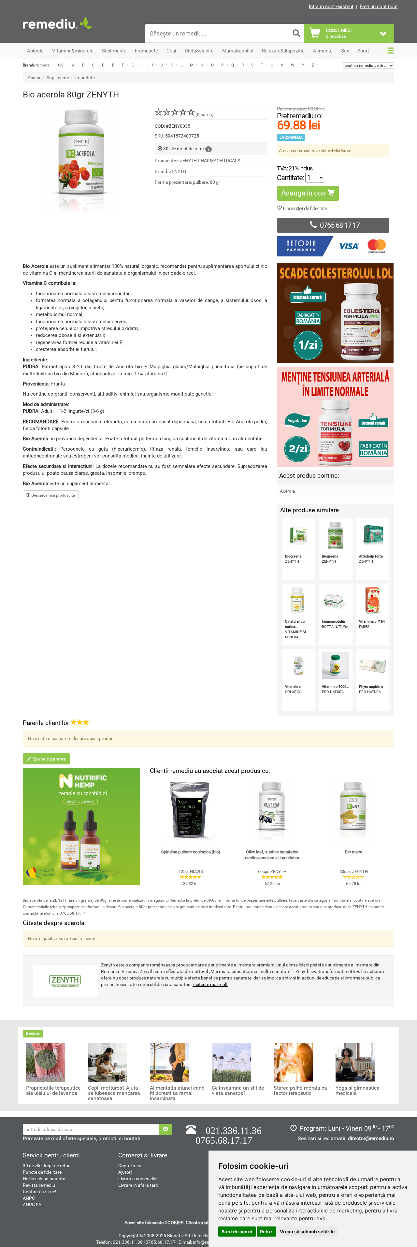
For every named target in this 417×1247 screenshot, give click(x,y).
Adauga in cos (304, 193)
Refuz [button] (266, 1231)
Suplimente (58, 77)
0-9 (61, 65)
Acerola (287, 491)
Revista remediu (39, 1185)
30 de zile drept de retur (46, 1165)
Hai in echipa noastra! (45, 1178)
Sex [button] (345, 51)
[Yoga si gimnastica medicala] (355, 1062)
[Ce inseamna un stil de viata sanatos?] (231, 1062)
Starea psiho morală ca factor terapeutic (300, 1090)
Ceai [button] (171, 51)
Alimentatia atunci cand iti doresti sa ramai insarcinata (177, 1093)
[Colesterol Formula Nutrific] (335, 313)
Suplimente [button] (114, 51)
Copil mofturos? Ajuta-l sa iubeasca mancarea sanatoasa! (114, 1093)
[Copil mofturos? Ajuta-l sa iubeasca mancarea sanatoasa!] (107, 1062)
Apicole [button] (35, 51)
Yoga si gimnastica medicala (358, 1090)
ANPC (29, 1198)
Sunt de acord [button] (237, 1231)
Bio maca (353, 851)
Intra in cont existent (331, 6)
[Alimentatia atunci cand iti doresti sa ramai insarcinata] (169, 1062)
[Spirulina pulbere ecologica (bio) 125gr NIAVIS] (190, 810)
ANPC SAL (33, 1204)
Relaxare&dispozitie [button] (283, 51)
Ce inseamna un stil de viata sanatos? (238, 1090)
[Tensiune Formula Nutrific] (335, 417)
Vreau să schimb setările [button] (307, 1231)
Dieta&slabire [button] (199, 51)
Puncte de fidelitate (42, 1172)
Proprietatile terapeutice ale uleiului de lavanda (53, 1090)
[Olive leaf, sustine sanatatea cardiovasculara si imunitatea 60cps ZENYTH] (272, 810)
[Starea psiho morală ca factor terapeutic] (293, 1062)
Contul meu (129, 1165)
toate (45, 65)
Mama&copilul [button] (237, 51)
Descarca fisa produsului (52, 495)
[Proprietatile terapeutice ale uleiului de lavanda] (45, 1062)
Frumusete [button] (146, 51)
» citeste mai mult (210, 984)
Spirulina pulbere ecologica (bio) (190, 851)
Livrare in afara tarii (138, 1185)
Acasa (34, 77)
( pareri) (204, 114)
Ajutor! (125, 1172)
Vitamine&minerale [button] (72, 51)
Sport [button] (363, 51)
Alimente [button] (323, 51)
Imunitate (85, 77)
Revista (33, 1033)
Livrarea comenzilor (138, 1178)
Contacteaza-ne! (39, 1191)
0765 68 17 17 (340, 225)
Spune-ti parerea (49, 758)
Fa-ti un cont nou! (378, 6)
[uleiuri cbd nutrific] (81, 826)
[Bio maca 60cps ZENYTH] (353, 810)
